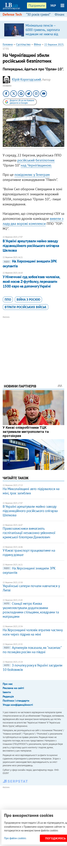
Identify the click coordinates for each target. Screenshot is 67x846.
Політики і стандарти (16, 700)
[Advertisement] (33, 345)
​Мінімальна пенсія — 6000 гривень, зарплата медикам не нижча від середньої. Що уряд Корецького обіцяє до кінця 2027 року (43, 36)
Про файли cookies (15, 838)
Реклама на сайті (13, 688)
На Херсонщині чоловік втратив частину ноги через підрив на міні (32, 632)
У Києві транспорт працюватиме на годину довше (29, 552)
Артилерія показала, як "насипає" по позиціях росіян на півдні (32, 649)
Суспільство (23, 44)
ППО (8, 299)
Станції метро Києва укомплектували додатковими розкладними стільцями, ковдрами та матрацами (31, 610)
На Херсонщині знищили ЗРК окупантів (29, 570)
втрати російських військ (25, 307)
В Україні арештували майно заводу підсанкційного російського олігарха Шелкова (31, 246)
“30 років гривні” (38, 14)
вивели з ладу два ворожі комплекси (33, 221)
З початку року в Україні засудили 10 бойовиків (32, 667)
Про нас (8, 684)
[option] (33, 30)
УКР (53, 6)
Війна (37, 44)
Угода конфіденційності (18, 704)
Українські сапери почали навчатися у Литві (31, 588)
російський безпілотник (36, 160)
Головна (8, 44)
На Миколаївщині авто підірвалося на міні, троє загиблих (31, 490)
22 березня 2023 (53, 44)
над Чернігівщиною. (36, 165)
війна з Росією (28, 299)
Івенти (7, 692)
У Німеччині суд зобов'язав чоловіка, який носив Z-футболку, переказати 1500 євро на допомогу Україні (31, 281)
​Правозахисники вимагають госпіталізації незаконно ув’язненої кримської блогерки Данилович (29, 532)
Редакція (8, 696)
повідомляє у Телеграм (32, 174)
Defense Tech (12, 14)
